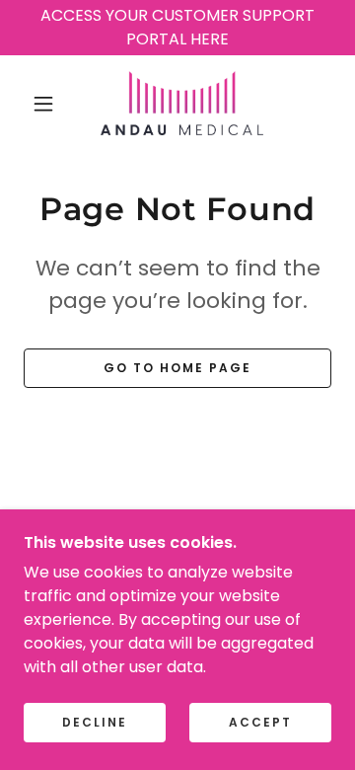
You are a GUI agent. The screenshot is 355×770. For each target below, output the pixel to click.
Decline (94, 722)
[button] (43, 103)
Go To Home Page (177, 367)
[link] (181, 103)
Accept (260, 722)
